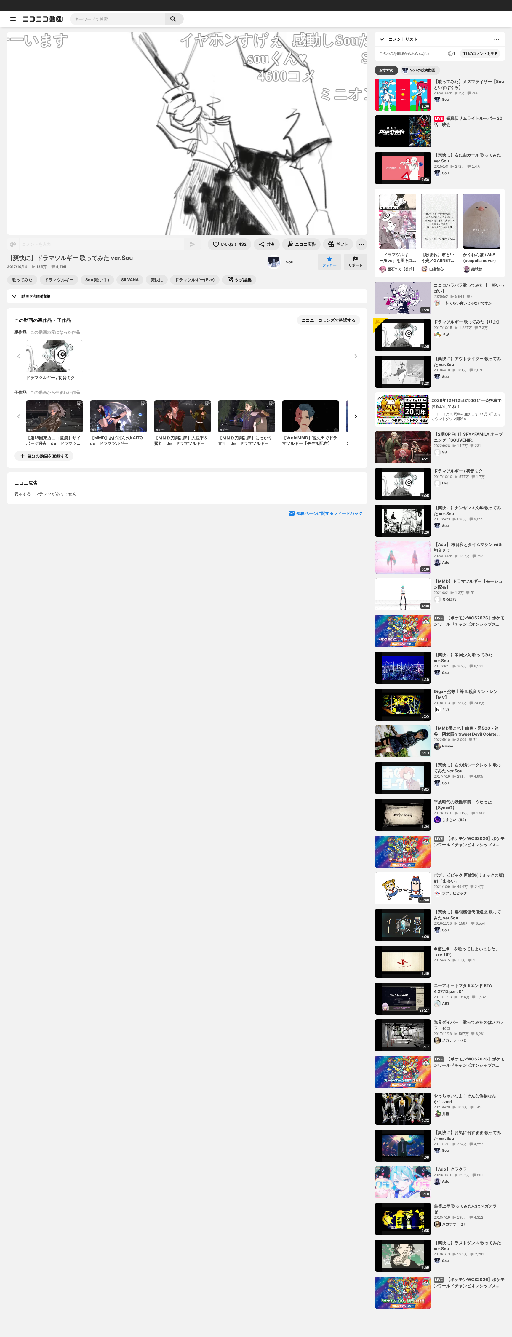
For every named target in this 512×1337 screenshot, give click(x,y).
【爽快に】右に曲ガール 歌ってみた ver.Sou (467, 157)
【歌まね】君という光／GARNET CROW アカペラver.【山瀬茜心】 (437, 257)
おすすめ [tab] (386, 70)
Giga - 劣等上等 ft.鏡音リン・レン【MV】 (466, 694)
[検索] (174, 19)
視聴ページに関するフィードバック (329, 567)
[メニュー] (361, 244)
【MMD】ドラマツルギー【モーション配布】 (468, 584)
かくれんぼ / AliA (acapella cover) (479, 257)
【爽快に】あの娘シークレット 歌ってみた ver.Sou (467, 767)
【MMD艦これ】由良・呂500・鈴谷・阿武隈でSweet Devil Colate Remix (466, 731)
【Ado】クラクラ (450, 1169)
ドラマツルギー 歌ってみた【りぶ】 (467, 321)
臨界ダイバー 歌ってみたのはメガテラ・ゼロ (469, 1025)
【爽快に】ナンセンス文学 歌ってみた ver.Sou (467, 510)
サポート (355, 265)
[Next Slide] (355, 416)
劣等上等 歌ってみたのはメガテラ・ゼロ (467, 1208)
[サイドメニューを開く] (13, 19)
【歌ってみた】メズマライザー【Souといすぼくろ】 (469, 84)
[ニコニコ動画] (43, 19)
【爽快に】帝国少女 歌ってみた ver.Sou (463, 657)
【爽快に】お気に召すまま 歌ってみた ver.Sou (467, 1135)
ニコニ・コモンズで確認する (329, 319)
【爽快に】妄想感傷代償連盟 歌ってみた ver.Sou (467, 914)
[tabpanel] (440, 694)
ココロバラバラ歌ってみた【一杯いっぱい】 (469, 287)
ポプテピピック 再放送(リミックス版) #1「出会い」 (469, 878)
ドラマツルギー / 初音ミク (458, 470)
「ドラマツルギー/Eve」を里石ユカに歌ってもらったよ (396, 257)
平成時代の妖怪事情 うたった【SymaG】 (463, 804)
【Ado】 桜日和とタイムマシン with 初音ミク (468, 547)
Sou (290, 261)
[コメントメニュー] (497, 39)
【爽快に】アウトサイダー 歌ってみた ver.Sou (467, 361)
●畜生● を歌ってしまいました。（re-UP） (467, 951)
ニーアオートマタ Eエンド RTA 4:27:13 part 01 (463, 988)
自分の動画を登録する (48, 455)
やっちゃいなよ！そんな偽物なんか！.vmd (465, 1098)
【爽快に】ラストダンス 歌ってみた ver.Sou (467, 1245)
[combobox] (117, 19)
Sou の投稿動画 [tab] (422, 70)
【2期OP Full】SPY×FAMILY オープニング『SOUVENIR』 (468, 437)
